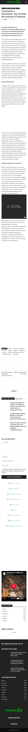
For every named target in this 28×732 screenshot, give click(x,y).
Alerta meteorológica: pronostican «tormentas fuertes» (7, 374)
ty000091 (5, 19)
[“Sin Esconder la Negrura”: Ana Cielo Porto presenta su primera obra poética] (5, 654)
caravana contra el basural (18, 348)
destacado (10, 350)
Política (13, 8)
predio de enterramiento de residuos (15, 352)
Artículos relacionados (8, 398)
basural (9, 348)
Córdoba (9, 8)
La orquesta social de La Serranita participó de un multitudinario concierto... (17, 662)
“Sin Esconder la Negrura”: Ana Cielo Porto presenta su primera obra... (18, 654)
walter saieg (15, 354)
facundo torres (22, 350)
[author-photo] (14, 389)
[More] (14, 22)
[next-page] (5, 434)
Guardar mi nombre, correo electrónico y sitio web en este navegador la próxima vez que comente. (14, 471)
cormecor (4, 350)
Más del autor (19, 398)
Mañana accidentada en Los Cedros (20, 373)
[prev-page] (3, 434)
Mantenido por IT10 (14, 730)
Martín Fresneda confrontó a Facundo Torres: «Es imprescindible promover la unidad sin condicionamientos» (18, 426)
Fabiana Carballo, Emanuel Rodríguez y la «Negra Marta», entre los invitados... (18, 669)
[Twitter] (6, 22)
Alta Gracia (8, 6)
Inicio (3, 6)
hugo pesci (4, 352)
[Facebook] (3, 22)
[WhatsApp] (10, 22)
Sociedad (17, 8)
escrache (15, 350)
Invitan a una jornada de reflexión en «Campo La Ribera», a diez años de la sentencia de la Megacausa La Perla (17, 406)
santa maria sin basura (7, 354)
